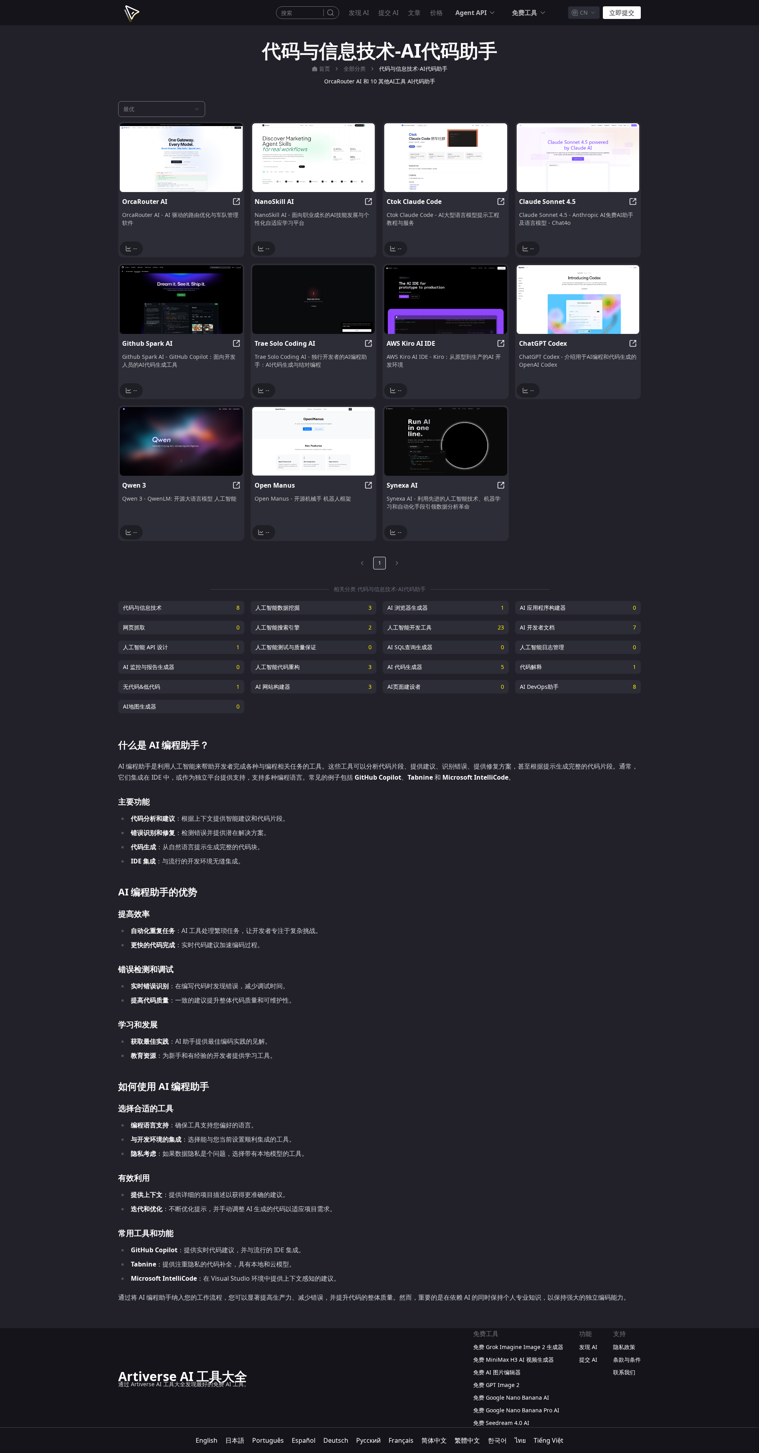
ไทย (520, 1440)
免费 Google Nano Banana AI (511, 1397)
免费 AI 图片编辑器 (497, 1372)
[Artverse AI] (130, 12)
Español (303, 1440)
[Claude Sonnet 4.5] (578, 157)
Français (401, 1440)
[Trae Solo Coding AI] (313, 299)
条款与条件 (627, 1359)
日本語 (234, 1440)
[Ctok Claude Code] (445, 157)
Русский (368, 1440)
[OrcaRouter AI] (181, 157)
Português (268, 1440)
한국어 (497, 1440)
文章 (414, 12)
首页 (324, 68)
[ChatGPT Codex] (578, 299)
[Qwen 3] (181, 441)
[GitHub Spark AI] (181, 299)
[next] (397, 563)
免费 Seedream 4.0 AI (501, 1423)
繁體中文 (467, 1440)
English (206, 1440)
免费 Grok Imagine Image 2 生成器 (518, 1347)
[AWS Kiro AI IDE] (445, 299)
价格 (436, 12)
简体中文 (434, 1440)
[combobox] (584, 12)
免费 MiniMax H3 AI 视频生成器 (513, 1359)
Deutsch (335, 1440)
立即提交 (621, 12)
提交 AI (388, 12)
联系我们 (624, 1372)
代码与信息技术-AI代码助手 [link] (413, 68)
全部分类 (355, 68)
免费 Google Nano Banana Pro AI (516, 1410)
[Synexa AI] (445, 441)
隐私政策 (624, 1347)
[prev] (362, 563)
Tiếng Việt (548, 1440)
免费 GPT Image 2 (496, 1385)
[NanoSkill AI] (313, 157)
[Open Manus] (313, 441)
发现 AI (359, 12)
